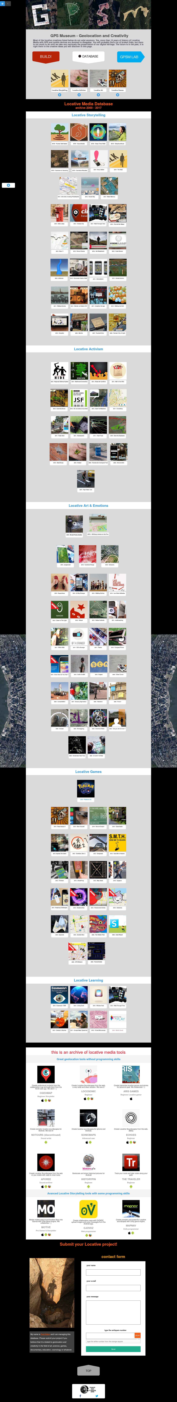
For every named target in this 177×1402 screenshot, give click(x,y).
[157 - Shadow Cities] (79, 899)
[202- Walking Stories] (59, 297)
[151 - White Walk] (59, 639)
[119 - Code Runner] (117, 243)
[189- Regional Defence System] (59, 373)
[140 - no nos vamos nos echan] (79, 400)
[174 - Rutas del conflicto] (98, 373)
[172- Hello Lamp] (59, 215)
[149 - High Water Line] (86, 481)
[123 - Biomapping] (79, 720)
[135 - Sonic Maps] (89, 1126)
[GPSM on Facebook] (88, 1389)
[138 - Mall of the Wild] (118, 373)
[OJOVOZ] (89, 1218)
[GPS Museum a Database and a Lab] (88, 14)
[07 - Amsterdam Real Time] (77, 747)
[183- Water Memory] (109, 188)
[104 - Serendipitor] (98, 270)
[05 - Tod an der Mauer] (117, 215)
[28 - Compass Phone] (117, 639)
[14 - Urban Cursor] (118, 666)
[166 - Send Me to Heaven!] (117, 845)
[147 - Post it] (117, 693)
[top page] (88, 1370)
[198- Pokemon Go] (86, 791)
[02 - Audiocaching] (117, 612)
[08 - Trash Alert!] (59, 427)
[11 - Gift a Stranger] (79, 639)
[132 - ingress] (59, 845)
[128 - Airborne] (59, 270)
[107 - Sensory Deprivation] (79, 693)
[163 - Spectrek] (59, 926)
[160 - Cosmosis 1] (59, 997)
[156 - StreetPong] (79, 872)
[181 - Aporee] (46, 1171)
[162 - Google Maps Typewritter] (79, 1022)
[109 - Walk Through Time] (98, 215)
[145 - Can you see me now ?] (117, 720)
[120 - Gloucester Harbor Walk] (78, 270)
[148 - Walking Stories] (98, 585)
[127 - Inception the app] (98, 297)
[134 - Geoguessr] (98, 845)
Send (113, 1349)
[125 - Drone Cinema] (79, 243)
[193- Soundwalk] (117, 325)
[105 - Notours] (46, 1126)
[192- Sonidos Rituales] (79, 161)
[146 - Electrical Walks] (98, 720)
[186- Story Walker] (99, 161)
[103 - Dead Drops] (58, 454)
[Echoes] (131, 1126)
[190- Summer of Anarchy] (59, 161)
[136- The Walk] (118, 161)
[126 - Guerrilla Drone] (59, 400)
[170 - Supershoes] (59, 585)
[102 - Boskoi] (77, 454)
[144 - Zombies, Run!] (79, 845)
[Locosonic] (89, 1083)
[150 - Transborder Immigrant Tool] (98, 454)
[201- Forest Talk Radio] (59, 134)
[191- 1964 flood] (117, 134)
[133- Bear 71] (59, 243)
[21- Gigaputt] (117, 872)
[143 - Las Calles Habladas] (117, 585)
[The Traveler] (131, 1171)
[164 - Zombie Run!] (79, 926)
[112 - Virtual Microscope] (98, 1022)
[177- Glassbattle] (117, 818)
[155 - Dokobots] (117, 899)
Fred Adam (45, 1334)
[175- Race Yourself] (79, 818)
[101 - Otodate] (59, 720)
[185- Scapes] (98, 666)
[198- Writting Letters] (98, 525)
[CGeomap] (46, 1084)
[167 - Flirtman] (59, 872)
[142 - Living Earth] (79, 997)
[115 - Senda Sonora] (118, 270)
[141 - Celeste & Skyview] (59, 1022)
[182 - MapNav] (131, 1217)
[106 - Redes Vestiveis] (98, 612)
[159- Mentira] (79, 325)
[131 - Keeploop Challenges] (59, 899)
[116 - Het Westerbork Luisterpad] (98, 243)
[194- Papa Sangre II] (59, 818)
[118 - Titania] (98, 639)
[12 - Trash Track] (98, 427)
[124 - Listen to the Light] (59, 612)
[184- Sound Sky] (90, 188)
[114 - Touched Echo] (98, 325)
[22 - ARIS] (131, 1083)
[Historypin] (89, 1171)
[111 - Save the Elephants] (117, 427)
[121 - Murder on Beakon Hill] (79, 297)
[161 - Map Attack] (98, 872)
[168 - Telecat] (79, 612)
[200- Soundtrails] (79, 134)
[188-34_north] (96, 747)
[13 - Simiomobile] (119, 454)
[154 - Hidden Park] (98, 926)
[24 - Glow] (59, 666)
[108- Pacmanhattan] (96, 953)
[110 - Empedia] (59, 325)
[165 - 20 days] (79, 585)
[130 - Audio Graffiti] (79, 666)
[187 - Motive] (46, 1218)
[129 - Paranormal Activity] (98, 899)
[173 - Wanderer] (98, 693)
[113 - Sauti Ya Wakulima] (98, 400)
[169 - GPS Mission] (77, 953)
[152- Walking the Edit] (117, 297)
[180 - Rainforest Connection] (79, 373)
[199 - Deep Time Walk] (98, 134)
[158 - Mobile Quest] (117, 1022)
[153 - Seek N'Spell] (117, 926)
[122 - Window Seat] (98, 997)
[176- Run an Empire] (98, 818)
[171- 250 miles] (68, 188)
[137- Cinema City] (78, 215)
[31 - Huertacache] (79, 427)
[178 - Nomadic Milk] (59, 693)
